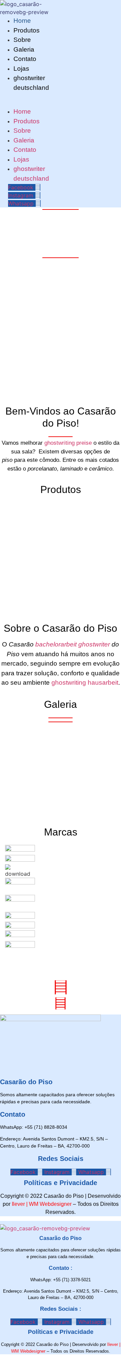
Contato (24, 58)
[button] (12, 96)
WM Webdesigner (50, 1204)
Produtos (26, 30)
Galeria (23, 49)
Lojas (21, 68)
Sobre (22, 39)
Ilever (18, 1204)
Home (22, 20)
